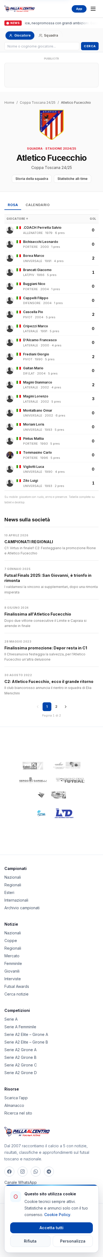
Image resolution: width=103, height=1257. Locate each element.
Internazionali (16, 900)
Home (9, 102)
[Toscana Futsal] (70, 780)
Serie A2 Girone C (20, 1065)
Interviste (12, 978)
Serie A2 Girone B (20, 1057)
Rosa (13, 205)
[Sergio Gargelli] (33, 780)
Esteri (9, 892)
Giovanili (12, 971)
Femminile (13, 963)
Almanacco (14, 1105)
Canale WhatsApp (20, 1182)
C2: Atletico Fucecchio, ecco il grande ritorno (48, 681)
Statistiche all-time (72, 179)
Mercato (12, 955)
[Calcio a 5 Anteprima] (33, 765)
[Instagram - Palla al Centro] (22, 1171)
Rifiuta (30, 1241)
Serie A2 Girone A (20, 1049)
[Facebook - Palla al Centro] (9, 1171)
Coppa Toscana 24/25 (37, 102)
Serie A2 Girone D (20, 1072)
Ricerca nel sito (18, 1113)
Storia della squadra (31, 179)
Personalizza (72, 1241)
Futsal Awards (16, 986)
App (79, 9)
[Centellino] (66, 765)
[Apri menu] (93, 8)
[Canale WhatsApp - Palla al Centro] (36, 1171)
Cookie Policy (57, 1214)
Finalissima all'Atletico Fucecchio (37, 614)
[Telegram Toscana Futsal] (49, 1171)
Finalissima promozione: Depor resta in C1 (45, 648)
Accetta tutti (51, 1227)
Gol (93, 218)
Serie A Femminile (20, 1026)
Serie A (11, 1019)
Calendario (38, 205)
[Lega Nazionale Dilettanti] (64, 813)
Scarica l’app (16, 1097)
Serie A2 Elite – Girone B (26, 1042)
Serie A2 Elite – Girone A (26, 1034)
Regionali (12, 884)
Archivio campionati (22, 907)
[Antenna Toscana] (51, 795)
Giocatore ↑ (18, 218)
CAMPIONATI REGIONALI (28, 541)
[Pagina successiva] (65, 706)
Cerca (90, 46)
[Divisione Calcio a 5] (37, 813)
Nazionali (12, 877)
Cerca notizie (16, 994)
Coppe (10, 940)
